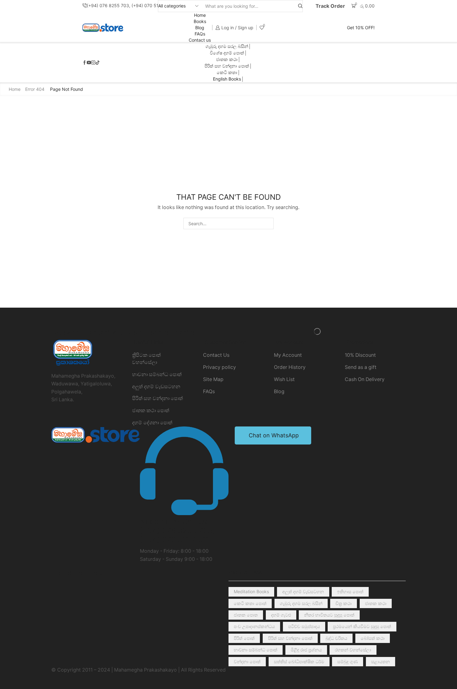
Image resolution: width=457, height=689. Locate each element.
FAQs (200, 33)
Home (200, 15)
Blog (199, 27)
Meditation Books (251, 591)
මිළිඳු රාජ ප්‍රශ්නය (306, 649)
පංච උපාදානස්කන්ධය (254, 626)
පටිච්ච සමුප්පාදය (304, 626)
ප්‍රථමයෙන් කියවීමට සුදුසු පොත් (362, 626)
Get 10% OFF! (361, 28)
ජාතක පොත (246, 614)
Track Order (330, 6)
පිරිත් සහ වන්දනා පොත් (227, 65)
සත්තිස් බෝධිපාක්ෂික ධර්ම (299, 661)
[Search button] (300, 6)
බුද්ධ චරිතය (336, 638)
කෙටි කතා (227, 72)
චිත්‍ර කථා (343, 603)
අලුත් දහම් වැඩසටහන (303, 591)
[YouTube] (89, 62)
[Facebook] (84, 62)
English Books (227, 78)
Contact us (200, 40)
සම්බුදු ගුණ (347, 661)
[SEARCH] (268, 223)
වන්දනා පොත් (247, 661)
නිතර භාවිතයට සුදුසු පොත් (329, 614)
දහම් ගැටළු (281, 614)
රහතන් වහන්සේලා (353, 649)
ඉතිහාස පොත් (350, 591)
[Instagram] (93, 62)
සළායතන (380, 661)
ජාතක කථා (227, 59)
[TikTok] (97, 62)
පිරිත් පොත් (244, 638)
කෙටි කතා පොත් (250, 603)
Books (200, 21)
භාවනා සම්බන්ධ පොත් (255, 649)
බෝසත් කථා (373, 638)
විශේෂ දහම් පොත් (227, 52)
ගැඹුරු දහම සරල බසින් (226, 46)
